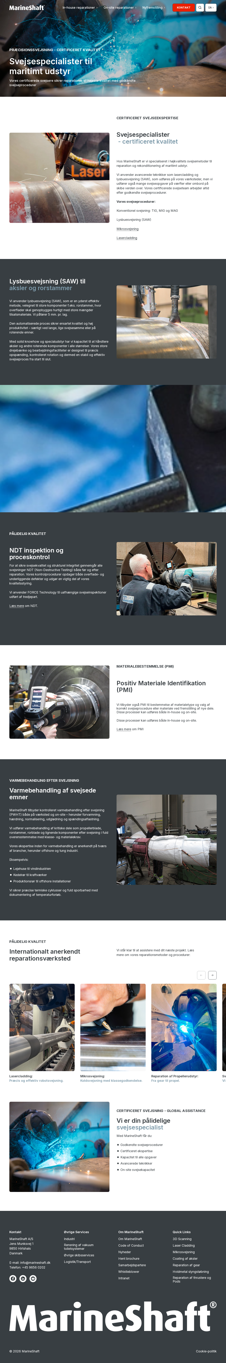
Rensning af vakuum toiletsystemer (79, 1246)
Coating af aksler (185, 1258)
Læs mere (16, 606)
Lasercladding (127, 238)
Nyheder (124, 1252)
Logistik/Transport (77, 1262)
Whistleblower (128, 1271)
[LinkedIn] (22, 1278)
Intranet (123, 1278)
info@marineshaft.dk (35, 1262)
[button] (80, 7)
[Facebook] (12, 1278)
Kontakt (184, 7)
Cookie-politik (206, 1351)
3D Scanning (182, 1239)
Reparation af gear (186, 1265)
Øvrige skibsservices (79, 1255)
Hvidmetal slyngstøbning (191, 1271)
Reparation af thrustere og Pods (192, 1279)
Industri (69, 1239)
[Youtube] (33, 1278)
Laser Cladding (184, 1245)
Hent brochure (128, 1258)
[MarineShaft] (27, 7)
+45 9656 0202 (33, 1267)
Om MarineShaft (130, 1239)
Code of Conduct (131, 1245)
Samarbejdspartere (132, 1265)
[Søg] (200, 8)
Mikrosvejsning (128, 229)
